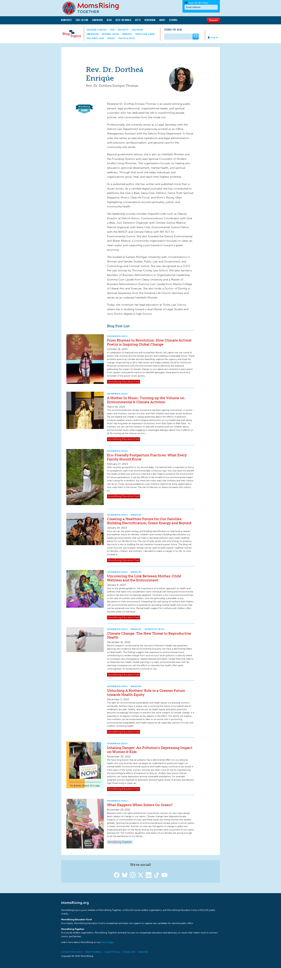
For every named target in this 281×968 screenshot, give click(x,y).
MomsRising (136, 515)
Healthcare (137, 29)
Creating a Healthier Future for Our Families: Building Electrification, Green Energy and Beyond (149, 521)
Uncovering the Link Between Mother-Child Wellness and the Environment (144, 578)
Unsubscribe (129, 951)
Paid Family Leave (95, 38)
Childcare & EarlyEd (97, 29)
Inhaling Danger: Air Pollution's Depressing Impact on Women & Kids (149, 750)
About (162, 20)
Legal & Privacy (112, 951)
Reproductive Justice (155, 629)
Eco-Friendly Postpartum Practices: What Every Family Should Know (147, 457)
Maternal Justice (110, 34)
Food (112, 29)
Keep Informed (124, 20)
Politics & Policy (127, 38)
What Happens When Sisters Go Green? (140, 805)
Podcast (111, 38)
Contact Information (71, 951)
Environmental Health (117, 336)
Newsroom (150, 20)
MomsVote (66, 20)
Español (173, 20)
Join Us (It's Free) (198, 2)
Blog (109, 20)
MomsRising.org (93, 8)
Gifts (138, 20)
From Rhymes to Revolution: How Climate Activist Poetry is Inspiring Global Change (149, 342)
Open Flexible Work (145, 34)
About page (107, 942)
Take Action (82, 20)
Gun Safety (123, 29)
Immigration (93, 34)
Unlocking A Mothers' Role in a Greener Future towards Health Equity (146, 693)
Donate (213, 20)
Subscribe (143, 951)
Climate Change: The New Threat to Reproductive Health (149, 635)
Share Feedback (93, 951)
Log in (214, 37)
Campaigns (97, 20)
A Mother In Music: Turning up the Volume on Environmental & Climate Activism (145, 400)
